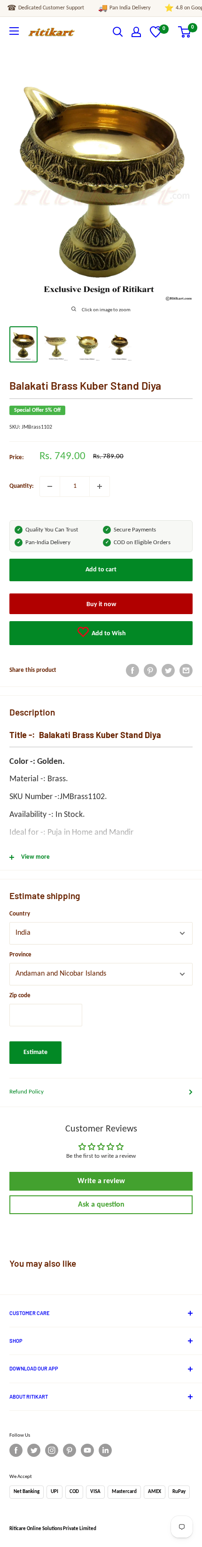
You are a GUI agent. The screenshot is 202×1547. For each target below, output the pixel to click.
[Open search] (118, 32)
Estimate (35, 1052)
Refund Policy (26, 1092)
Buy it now (101, 604)
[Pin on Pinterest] (150, 670)
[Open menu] (14, 31)
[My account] (136, 32)
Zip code (20, 996)
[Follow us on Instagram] (51, 1450)
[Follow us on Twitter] (33, 1450)
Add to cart (101, 569)
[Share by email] (186, 670)
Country (19, 914)
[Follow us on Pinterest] (69, 1450)
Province (20, 955)
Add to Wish (108, 633)
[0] (155, 36)
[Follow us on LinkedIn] (105, 1450)
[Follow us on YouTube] (87, 1450)
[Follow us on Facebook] (16, 1450)
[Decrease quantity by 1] (50, 486)
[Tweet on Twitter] (168, 670)
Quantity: (21, 486)
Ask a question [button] (101, 1204)
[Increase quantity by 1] (99, 486)
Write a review (101, 1181)
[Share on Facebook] (132, 670)
